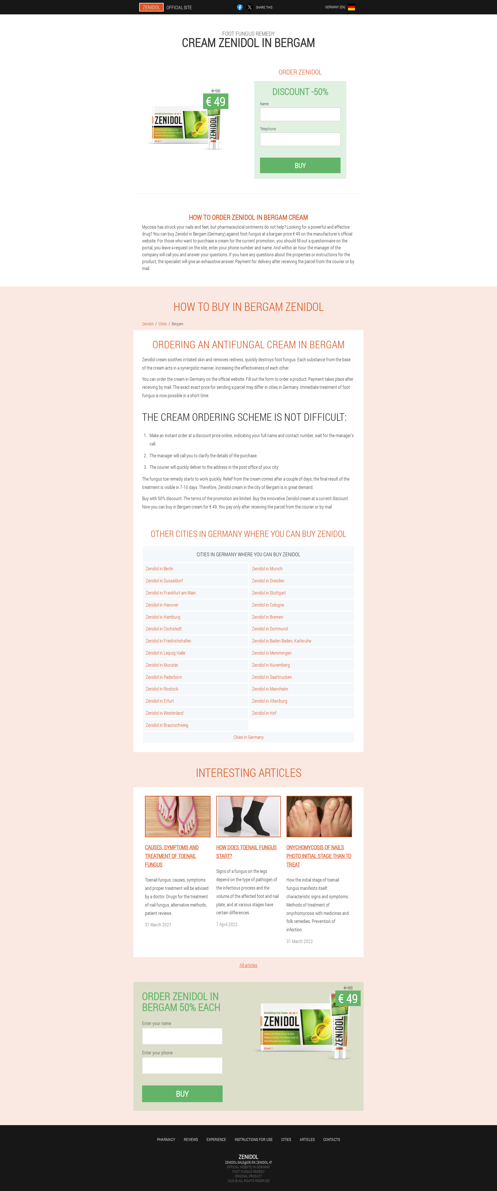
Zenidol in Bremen (267, 617)
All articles (248, 965)
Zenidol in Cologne (268, 605)
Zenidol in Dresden (268, 581)
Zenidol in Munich (267, 568)
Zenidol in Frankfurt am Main (171, 593)
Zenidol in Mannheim (270, 689)
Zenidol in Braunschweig (167, 725)
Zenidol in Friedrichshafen (168, 641)
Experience (216, 1139)
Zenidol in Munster (162, 665)
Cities (286, 1139)
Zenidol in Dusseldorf (164, 581)
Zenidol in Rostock (162, 689)
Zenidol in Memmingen (272, 653)
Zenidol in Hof (264, 713)
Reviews (191, 1139)
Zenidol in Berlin (159, 568)
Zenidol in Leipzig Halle (165, 653)
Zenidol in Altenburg (269, 701)
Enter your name (156, 1023)
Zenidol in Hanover (162, 605)
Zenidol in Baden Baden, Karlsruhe (281, 641)
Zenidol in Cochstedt (164, 629)
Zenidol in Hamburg (163, 617)
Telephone (268, 129)
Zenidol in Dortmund (270, 629)
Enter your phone (157, 1052)
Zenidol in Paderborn (164, 677)
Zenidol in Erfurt (160, 701)
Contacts (331, 1139)
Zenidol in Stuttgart (269, 593)
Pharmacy (166, 1139)
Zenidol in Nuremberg (271, 665)
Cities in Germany (249, 737)
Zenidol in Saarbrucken (272, 677)
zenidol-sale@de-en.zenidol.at (248, 1162)
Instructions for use (254, 1139)
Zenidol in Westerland (164, 713)
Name (264, 104)
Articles (307, 1139)
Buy (300, 165)
